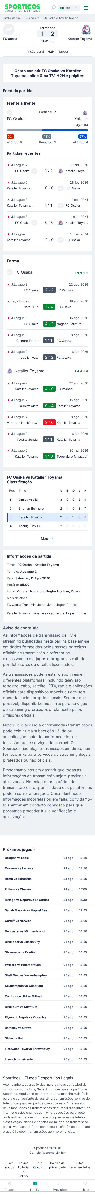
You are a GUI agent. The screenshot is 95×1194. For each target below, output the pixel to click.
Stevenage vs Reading (21, 952)
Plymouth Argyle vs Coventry (25, 1017)
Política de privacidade (57, 1165)
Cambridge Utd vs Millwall (23, 996)
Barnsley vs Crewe (18, 1028)
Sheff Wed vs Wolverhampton (26, 975)
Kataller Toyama (81, 121)
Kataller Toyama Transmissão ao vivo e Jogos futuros (46, 613)
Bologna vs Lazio (17, 858)
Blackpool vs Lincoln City (22, 942)
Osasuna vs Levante (19, 868)
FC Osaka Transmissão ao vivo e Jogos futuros (42, 605)
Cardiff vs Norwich (18, 921)
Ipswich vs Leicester (19, 1059)
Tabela (63, 51)
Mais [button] (44, 538)
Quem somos (9, 1165)
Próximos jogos (17, 849)
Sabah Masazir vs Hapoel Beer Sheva (29, 910)
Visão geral (35, 51)
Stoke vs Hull (14, 1038)
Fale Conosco (39, 1165)
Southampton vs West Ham (24, 986)
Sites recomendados (79, 1165)
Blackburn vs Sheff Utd (21, 1007)
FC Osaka (16, 118)
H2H (51, 51)
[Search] (53, 7)
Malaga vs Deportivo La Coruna (27, 900)
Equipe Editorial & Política (23, 1169)
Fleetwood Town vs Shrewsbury (27, 1049)
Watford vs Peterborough (23, 965)
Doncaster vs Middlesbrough (25, 931)
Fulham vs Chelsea (18, 889)
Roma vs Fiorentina (18, 879)
